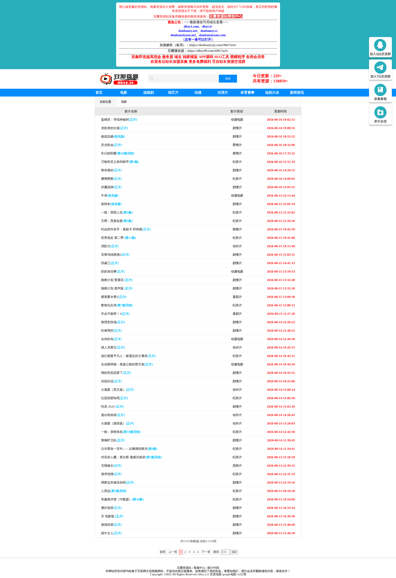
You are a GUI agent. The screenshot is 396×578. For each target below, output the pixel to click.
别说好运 (111, 381)
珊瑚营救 (111, 178)
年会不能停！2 (115, 313)
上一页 (173, 552)
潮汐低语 (111, 507)
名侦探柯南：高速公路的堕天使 (127, 364)
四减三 (110, 263)
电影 (123, 92)
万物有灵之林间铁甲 (120, 161)
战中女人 (111, 533)
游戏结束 (111, 524)
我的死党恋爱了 (116, 372)
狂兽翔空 (111, 330)
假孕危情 (111, 474)
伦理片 (223, 92)
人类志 (113, 491)
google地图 (229, 574)
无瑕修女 (111, 465)
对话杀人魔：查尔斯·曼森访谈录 (131, 457)
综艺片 (173, 92)
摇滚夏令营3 (113, 296)
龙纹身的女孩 (114, 128)
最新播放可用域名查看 (206, 22)
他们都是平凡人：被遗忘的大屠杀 (128, 356)
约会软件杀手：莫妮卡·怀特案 (126, 229)
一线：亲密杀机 (120, 432)
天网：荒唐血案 (117, 221)
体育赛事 (247, 92)
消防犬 (110, 246)
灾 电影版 (112, 516)
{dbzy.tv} (203, 574)
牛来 (110, 195)
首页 (99, 92)
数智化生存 (117, 305)
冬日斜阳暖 (117, 153)
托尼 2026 (112, 406)
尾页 (216, 552)
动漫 (198, 92)
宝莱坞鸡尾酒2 (115, 254)
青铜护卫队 (113, 440)
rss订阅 (241, 574)
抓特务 (111, 204)
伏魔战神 (111, 187)
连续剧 (148, 92)
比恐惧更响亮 (114, 398)
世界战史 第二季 (118, 237)
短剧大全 (272, 92)
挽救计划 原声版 (117, 288)
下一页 (206, 552)
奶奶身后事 (113, 271)
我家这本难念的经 (117, 482)
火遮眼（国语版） (117, 423)
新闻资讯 (297, 92)
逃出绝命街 (113, 415)
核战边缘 (113, 136)
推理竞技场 (113, 322)
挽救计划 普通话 (117, 280)
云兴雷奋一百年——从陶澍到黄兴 (129, 448)
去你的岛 (111, 339)
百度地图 (216, 574)
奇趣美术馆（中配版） (122, 499)
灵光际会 (111, 145)
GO (234, 552)
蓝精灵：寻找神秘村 (119, 119)
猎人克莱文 (113, 347)
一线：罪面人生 (117, 212)
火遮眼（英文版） (117, 389)
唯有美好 (111, 170)
